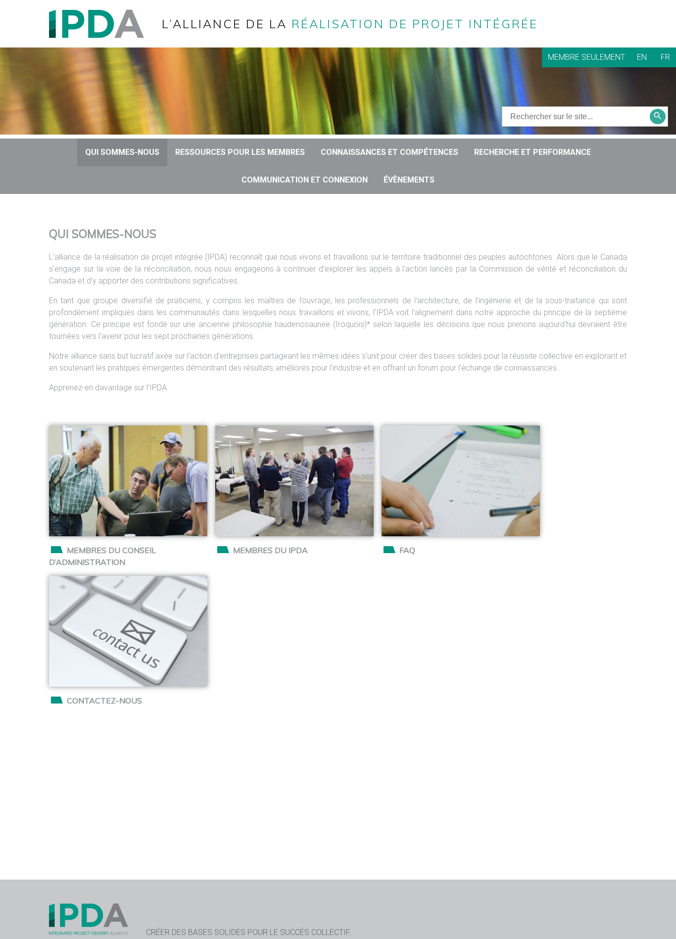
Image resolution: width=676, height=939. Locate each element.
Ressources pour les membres (240, 152)
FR (665, 57)
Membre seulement (586, 57)
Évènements (409, 180)
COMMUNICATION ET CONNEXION (304, 180)
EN (642, 57)
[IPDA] (104, 23)
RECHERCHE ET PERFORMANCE (532, 152)
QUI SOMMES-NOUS (122, 152)
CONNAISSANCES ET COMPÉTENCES (389, 152)
